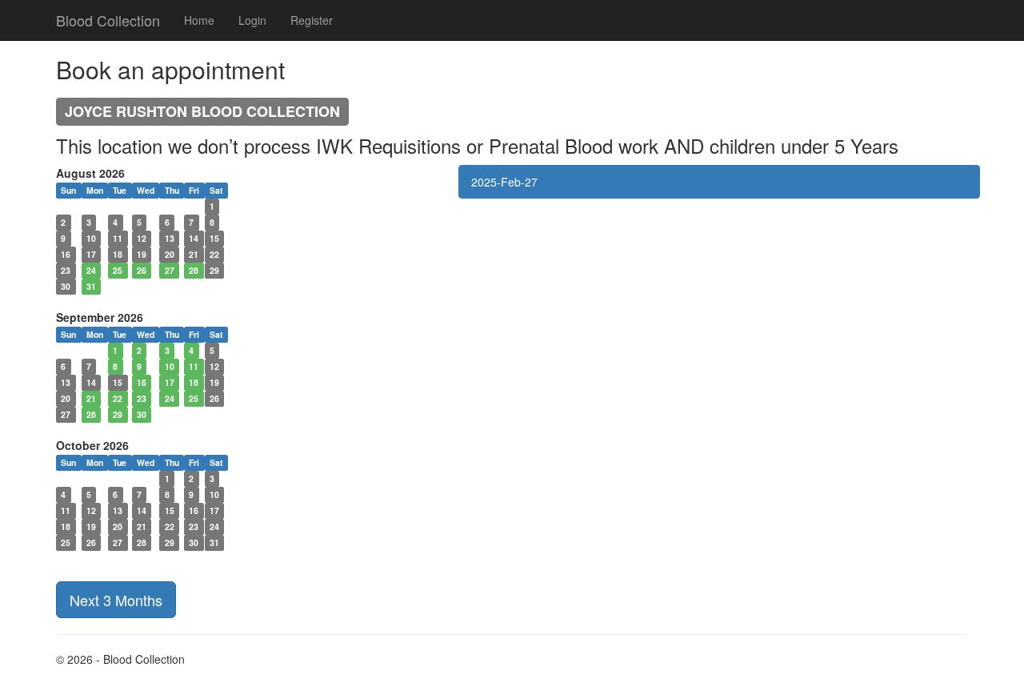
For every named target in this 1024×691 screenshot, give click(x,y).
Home (199, 20)
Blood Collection (108, 20)
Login (252, 20)
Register (311, 20)
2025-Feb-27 (504, 182)
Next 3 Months (116, 599)
